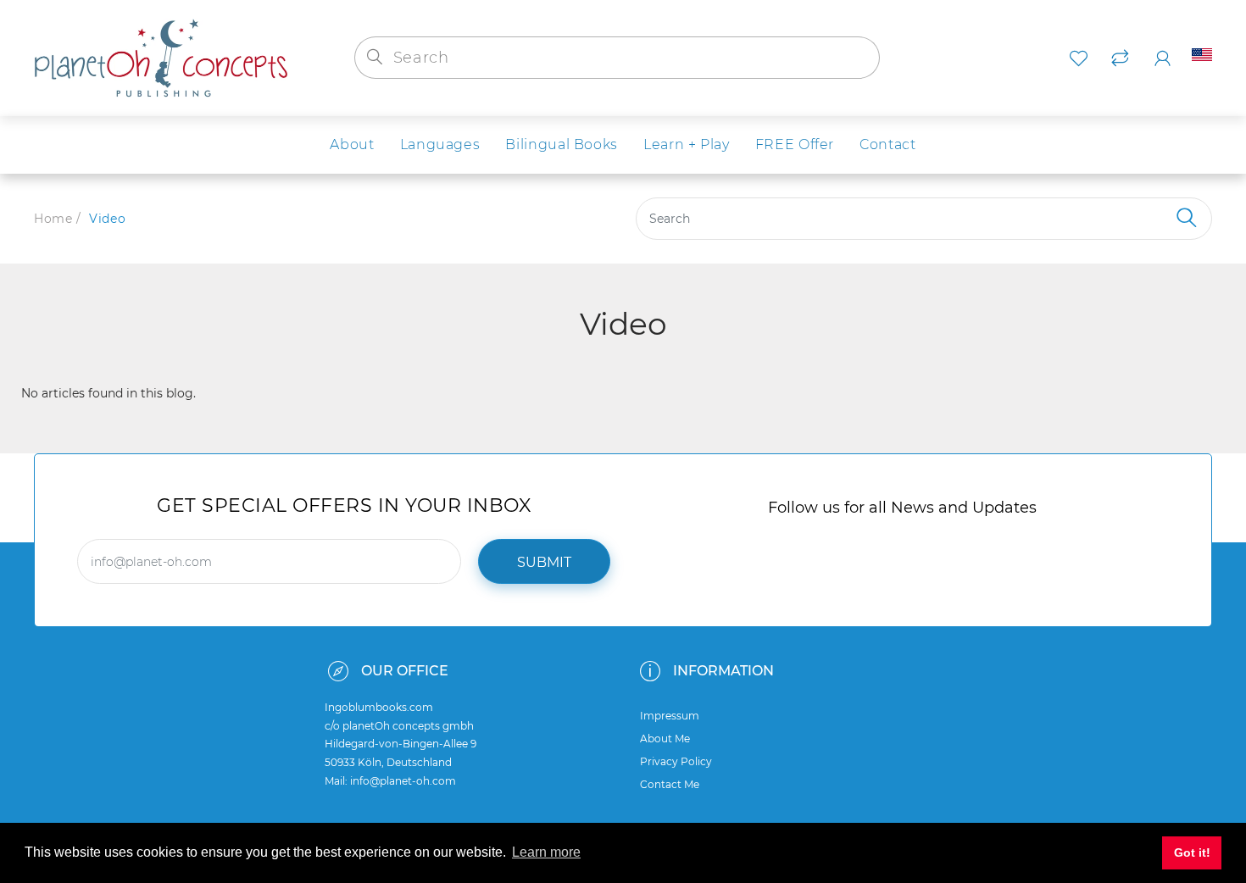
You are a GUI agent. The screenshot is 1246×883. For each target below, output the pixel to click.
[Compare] (1120, 58)
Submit (544, 562)
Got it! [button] (1192, 852)
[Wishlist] (1078, 58)
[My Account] (1162, 58)
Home (53, 218)
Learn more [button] (546, 852)
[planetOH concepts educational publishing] (161, 56)
